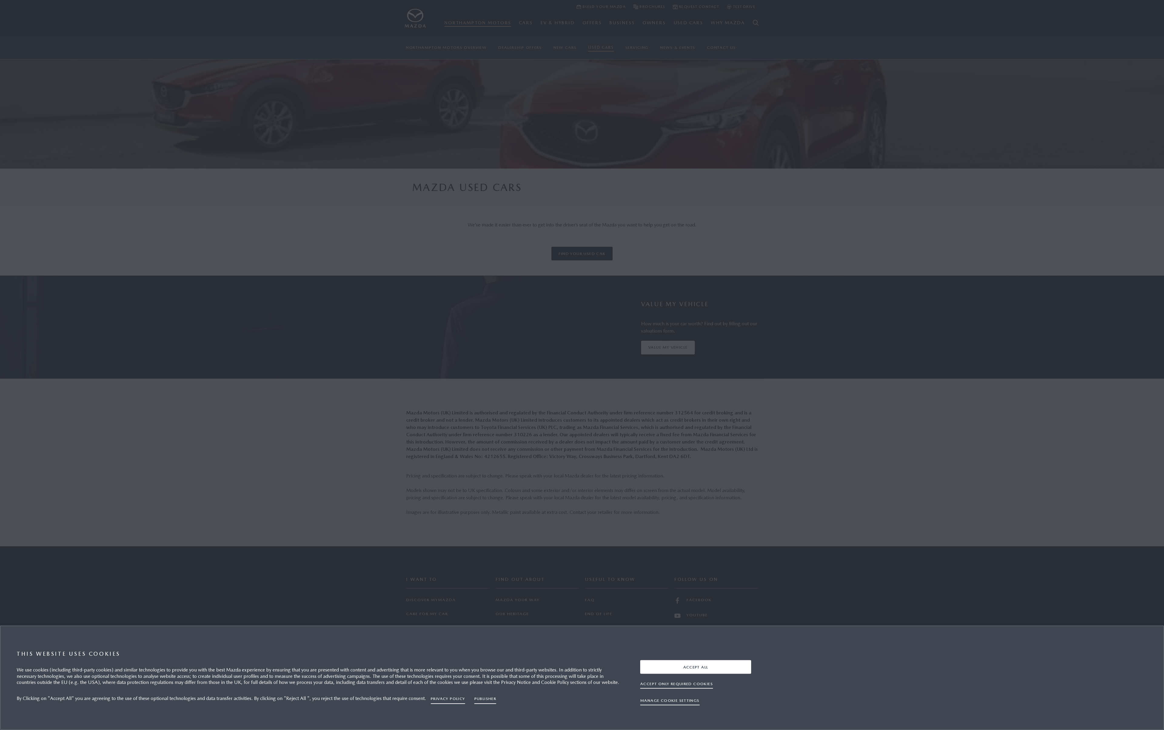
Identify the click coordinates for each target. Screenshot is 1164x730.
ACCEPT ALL (695, 667)
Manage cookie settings (670, 700)
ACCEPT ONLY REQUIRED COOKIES (676, 683)
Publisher (485, 698)
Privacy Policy (448, 698)
